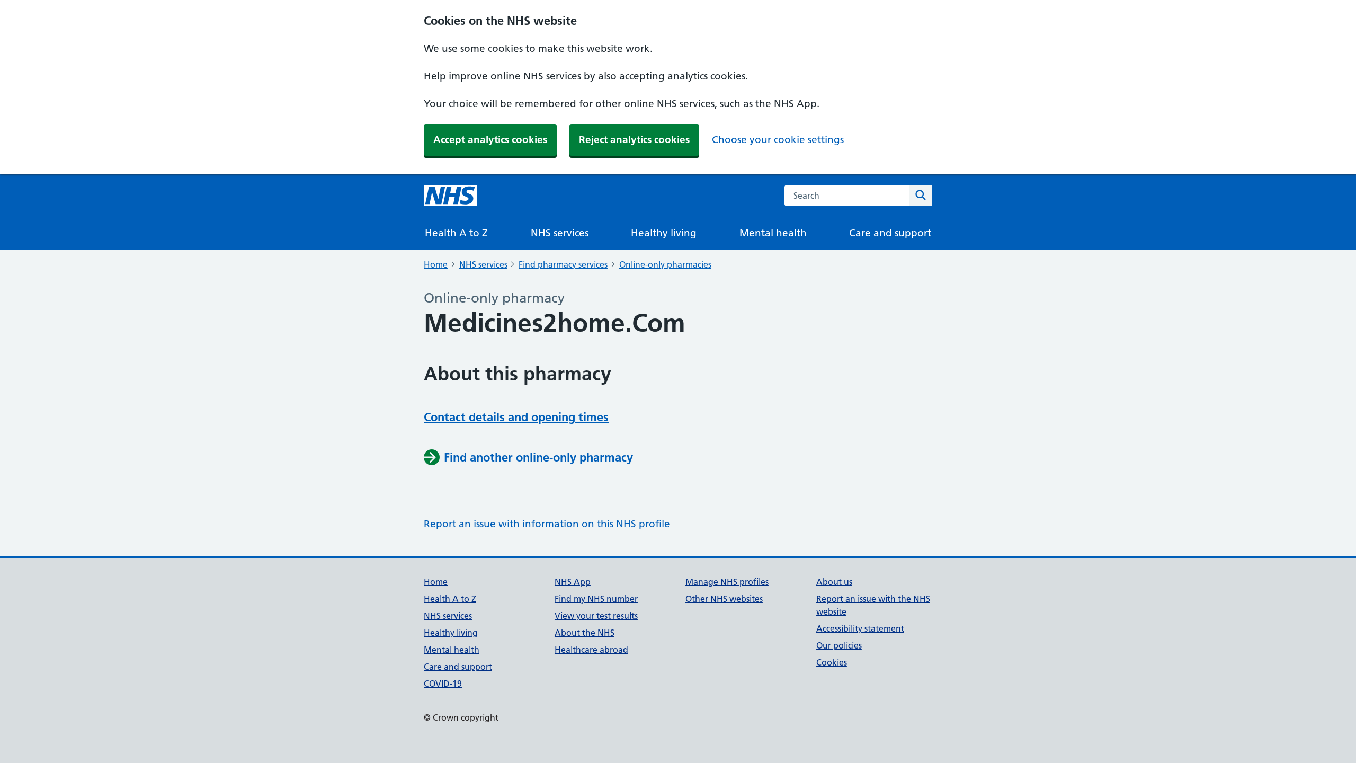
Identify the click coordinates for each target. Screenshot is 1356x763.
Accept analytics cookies (490, 140)
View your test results (596, 615)
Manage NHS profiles (727, 581)
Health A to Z (456, 233)
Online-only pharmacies (665, 264)
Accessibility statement (860, 628)
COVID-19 (443, 683)
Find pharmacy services (563, 264)
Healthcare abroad (591, 649)
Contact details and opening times (516, 417)
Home (436, 264)
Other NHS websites (724, 598)
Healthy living (664, 233)
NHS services (559, 233)
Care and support (890, 233)
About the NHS (584, 632)
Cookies (831, 662)
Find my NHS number (596, 598)
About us (834, 581)
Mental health (773, 233)
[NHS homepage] (450, 195)
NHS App (573, 581)
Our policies (839, 645)
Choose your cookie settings (778, 140)
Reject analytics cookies (634, 140)
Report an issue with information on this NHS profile (547, 524)
